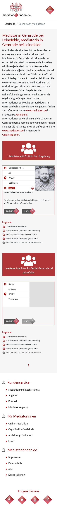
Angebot (13, 395)
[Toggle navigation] (50, 9)
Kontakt (9, 211)
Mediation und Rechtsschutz (24, 390)
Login (11, 441)
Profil (26, 211)
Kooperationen (16, 475)
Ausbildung (21, 115)
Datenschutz (15, 463)
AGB (10, 469)
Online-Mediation (18, 423)
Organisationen (10, 135)
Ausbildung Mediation (20, 435)
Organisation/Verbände (21, 429)
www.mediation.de (36, 110)
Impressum (14, 457)
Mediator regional (18, 407)
